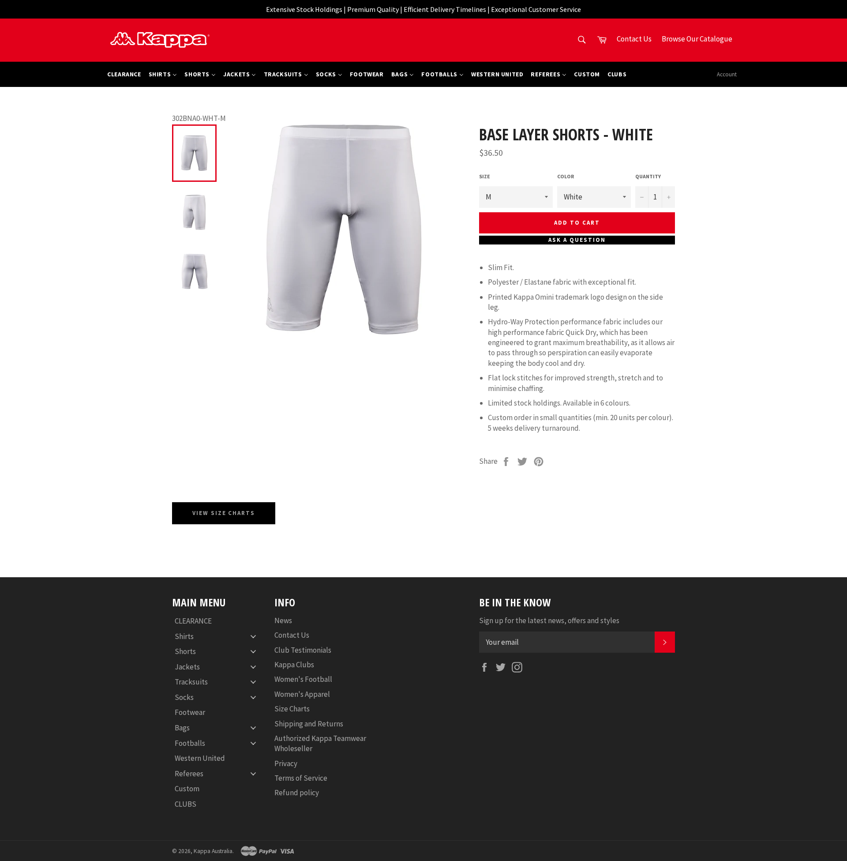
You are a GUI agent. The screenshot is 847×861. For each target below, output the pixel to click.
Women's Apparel (302, 694)
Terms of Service (300, 778)
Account (727, 74)
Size (484, 176)
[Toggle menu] (253, 636)
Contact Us (291, 635)
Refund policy (296, 792)
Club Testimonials (302, 650)
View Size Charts (223, 513)
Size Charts (292, 709)
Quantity (648, 176)
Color (565, 176)
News (283, 620)
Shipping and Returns (308, 724)
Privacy (285, 763)
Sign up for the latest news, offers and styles (549, 620)
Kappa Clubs (294, 664)
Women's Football (303, 679)
